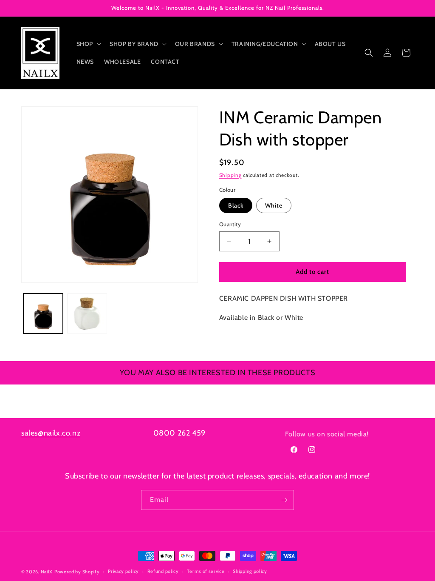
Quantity (230, 224)
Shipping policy (250, 571)
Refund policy (163, 571)
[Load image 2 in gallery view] (87, 313)
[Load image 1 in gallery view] (43, 313)
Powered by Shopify (77, 572)
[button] (88, 44)
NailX (47, 572)
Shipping (230, 175)
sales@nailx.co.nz (50, 433)
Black (235, 205)
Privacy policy (123, 571)
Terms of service (205, 571)
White (273, 205)
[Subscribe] (284, 500)
